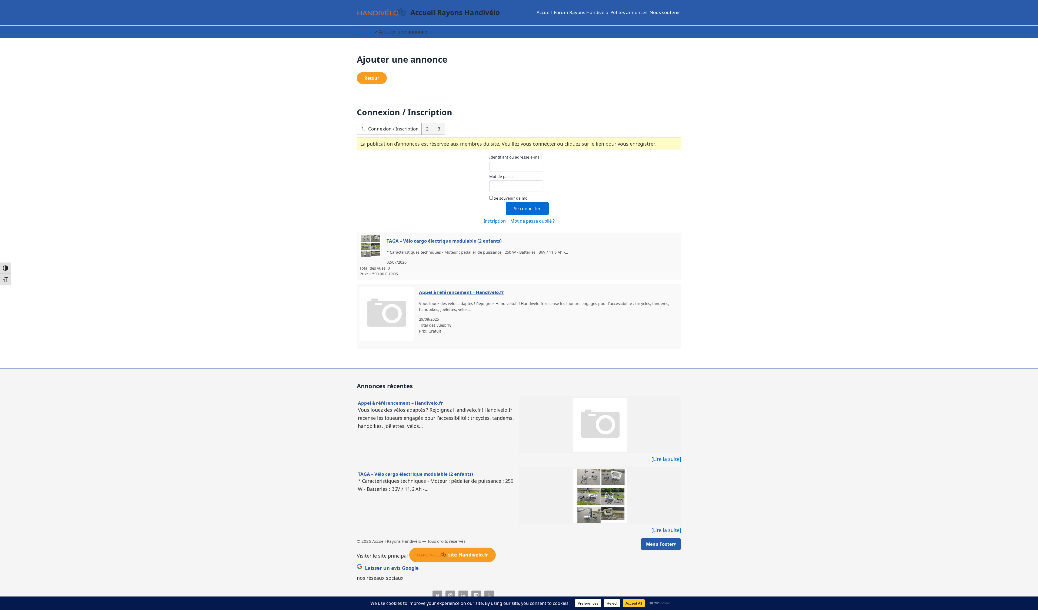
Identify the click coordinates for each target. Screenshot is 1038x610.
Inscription (495, 221)
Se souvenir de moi (510, 198)
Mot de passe (501, 176)
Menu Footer (660, 544)
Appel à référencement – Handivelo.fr (461, 292)
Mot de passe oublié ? (532, 221)
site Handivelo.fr (468, 554)
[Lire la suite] (666, 459)
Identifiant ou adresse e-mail (515, 157)
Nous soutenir (665, 12)
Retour (371, 78)
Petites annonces (628, 12)
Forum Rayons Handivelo (581, 12)
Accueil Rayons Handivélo (455, 12)
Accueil (544, 12)
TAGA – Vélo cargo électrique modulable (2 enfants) (444, 241)
